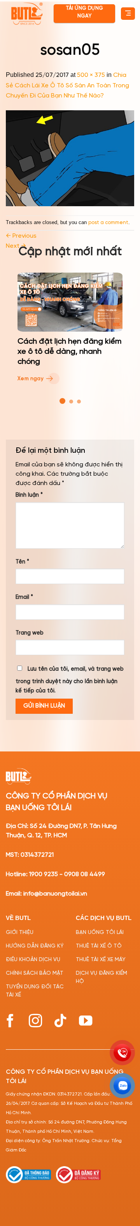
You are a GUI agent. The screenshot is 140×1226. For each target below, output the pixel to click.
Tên (22, 562)
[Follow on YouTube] (85, 1021)
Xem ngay (31, 378)
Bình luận (29, 495)
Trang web (30, 633)
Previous (21, 236)
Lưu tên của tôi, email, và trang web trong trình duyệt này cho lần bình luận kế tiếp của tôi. (70, 680)
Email (24, 597)
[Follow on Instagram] (35, 1021)
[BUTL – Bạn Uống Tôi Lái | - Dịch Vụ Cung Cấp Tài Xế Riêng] (27, 13)
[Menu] (128, 13)
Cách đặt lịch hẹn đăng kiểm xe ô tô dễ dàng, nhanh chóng (69, 351)
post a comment (108, 222)
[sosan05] (70, 158)
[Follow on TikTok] (60, 1021)
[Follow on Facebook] (10, 1021)
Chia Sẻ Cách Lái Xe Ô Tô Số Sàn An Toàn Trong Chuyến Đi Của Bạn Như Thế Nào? (67, 85)
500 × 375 (91, 75)
